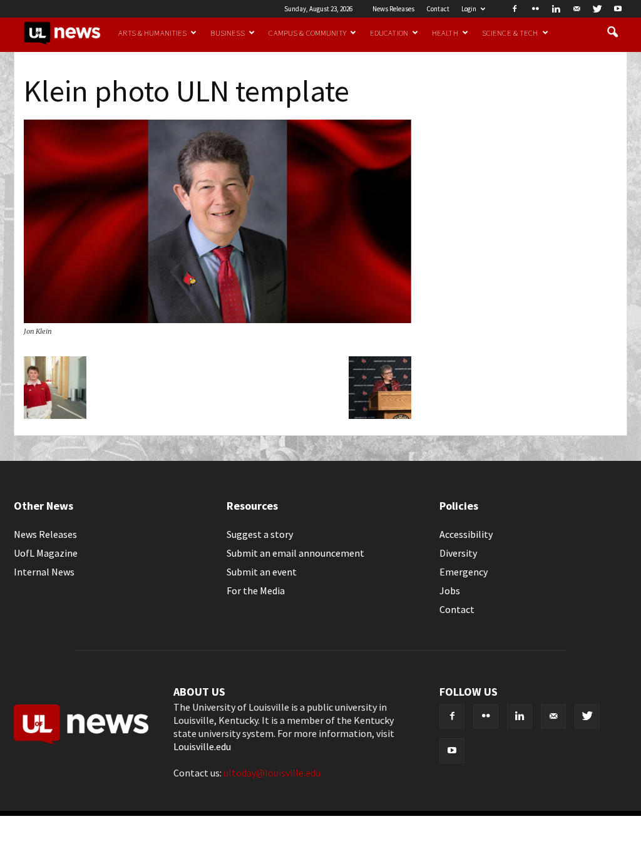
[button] (612, 33)
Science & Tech (510, 33)
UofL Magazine (46, 553)
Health (445, 33)
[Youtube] (617, 9)
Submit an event (262, 571)
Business (227, 33)
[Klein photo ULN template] (217, 319)
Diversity (458, 553)
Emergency (463, 571)
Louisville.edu (202, 746)
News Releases (393, 8)
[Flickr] (535, 9)
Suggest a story (260, 534)
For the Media (256, 590)
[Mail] (576, 9)
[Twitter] (597, 9)
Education (389, 33)
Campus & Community (307, 33)
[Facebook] (514, 9)
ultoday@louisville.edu (271, 772)
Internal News (44, 571)
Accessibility (466, 534)
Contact (437, 8)
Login (468, 8)
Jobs (449, 590)
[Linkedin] (555, 9)
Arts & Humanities (152, 33)
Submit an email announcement (295, 553)
